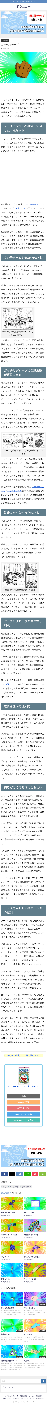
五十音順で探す (22, 1396)
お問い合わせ (39, 1398)
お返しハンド (11, 684)
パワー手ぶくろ (14, 491)
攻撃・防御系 (26, 1187)
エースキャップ (31, 204)
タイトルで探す (10, 1396)
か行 (4, 1187)
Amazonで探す (23, 1102)
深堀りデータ (7, 1398)
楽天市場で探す (23, 1108)
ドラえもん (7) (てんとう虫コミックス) (23, 1086)
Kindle (23, 1096)
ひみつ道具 (5, 40)
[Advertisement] (23, 179)
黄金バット (21, 208)
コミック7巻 (14, 1187)
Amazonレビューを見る (23, 1120)
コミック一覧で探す (35, 1396)
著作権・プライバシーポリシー (23, 1398)
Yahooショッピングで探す (23, 1114)
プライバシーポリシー (10, 1387)
